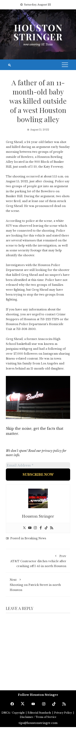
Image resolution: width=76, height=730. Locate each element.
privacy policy (52, 451)
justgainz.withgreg (19, 349)
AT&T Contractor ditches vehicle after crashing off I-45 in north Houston (38, 561)
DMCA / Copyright (13, 712)
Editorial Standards (40, 712)
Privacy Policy (63, 712)
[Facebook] (40, 528)
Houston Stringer (38, 32)
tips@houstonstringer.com (38, 723)
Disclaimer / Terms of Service (38, 717)
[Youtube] (30, 528)
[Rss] (51, 528)
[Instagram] (35, 528)
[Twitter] (24, 528)
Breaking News (35, 538)
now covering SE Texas (38, 44)
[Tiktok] (46, 528)
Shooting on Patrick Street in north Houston (35, 585)
